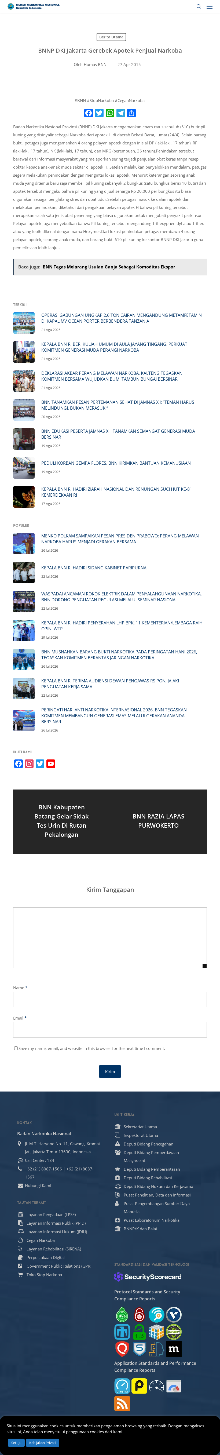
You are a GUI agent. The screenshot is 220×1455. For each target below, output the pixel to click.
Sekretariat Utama (140, 1126)
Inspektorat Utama (141, 1135)
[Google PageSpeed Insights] (174, 1386)
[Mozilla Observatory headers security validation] (174, 1349)
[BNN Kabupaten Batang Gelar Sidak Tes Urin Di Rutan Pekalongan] (61, 822)
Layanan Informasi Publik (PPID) (56, 1223)
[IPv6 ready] (122, 1315)
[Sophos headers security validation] (139, 1349)
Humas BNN (95, 64)
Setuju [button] (16, 1442)
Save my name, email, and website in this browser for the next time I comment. (92, 1048)
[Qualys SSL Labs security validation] (122, 1349)
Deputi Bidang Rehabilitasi (148, 1177)
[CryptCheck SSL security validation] (174, 1332)
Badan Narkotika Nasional (44, 1134)
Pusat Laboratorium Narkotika (151, 1220)
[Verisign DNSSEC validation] (174, 1315)
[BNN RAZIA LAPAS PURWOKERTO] (158, 822)
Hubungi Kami (38, 1185)
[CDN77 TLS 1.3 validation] (139, 1332)
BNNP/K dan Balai (140, 1228)
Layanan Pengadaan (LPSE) (51, 1214)
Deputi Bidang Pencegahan (148, 1144)
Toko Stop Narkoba (44, 1274)
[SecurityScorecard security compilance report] (147, 1277)
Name (20, 987)
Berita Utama (111, 36)
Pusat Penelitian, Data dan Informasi (157, 1195)
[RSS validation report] (122, 1403)
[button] (209, 6)
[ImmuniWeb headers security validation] (156, 1349)
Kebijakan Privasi (42, 1442)
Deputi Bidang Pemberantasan (152, 1169)
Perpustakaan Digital (46, 1257)
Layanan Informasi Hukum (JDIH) (57, 1231)
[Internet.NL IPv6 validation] (156, 1315)
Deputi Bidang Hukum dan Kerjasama (158, 1186)
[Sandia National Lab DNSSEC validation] (122, 1332)
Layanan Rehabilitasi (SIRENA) (54, 1249)
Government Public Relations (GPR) (59, 1266)
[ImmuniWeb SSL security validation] (156, 1332)
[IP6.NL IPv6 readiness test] (139, 1315)
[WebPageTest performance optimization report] (156, 1386)
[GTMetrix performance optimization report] (122, 1386)
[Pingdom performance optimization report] (139, 1386)
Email (20, 1018)
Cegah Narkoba (41, 1240)
